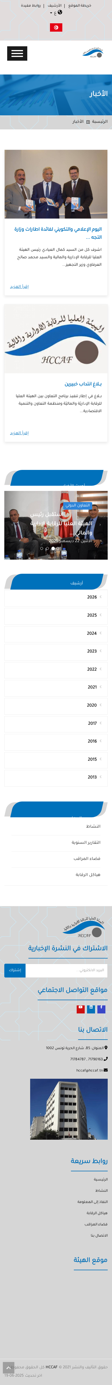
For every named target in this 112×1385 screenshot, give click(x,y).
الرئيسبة (100, 122)
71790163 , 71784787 (87, 1060)
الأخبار (78, 122)
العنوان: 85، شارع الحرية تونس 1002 (75, 1049)
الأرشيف (54, 6)
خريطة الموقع (79, 6)
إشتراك (15, 971)
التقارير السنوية (86, 843)
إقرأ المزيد (19, 287)
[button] (12, 525)
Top (8, 1367)
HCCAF (52, 1367)
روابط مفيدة (31, 6)
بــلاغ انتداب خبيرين (83, 384)
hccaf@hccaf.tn (90, 1071)
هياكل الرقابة (88, 875)
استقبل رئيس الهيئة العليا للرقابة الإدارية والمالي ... (61, 524)
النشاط (93, 827)
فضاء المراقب (87, 859)
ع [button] (55, 13)
